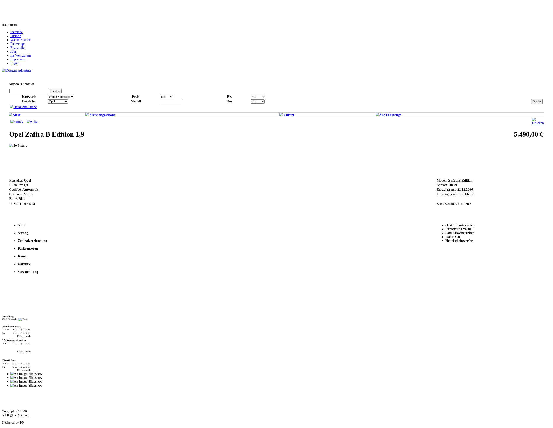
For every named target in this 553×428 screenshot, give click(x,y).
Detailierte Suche (25, 107)
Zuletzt (288, 115)
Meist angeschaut (102, 115)
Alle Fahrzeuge (390, 115)
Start (16, 115)
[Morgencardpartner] (16, 70)
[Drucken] (538, 123)
